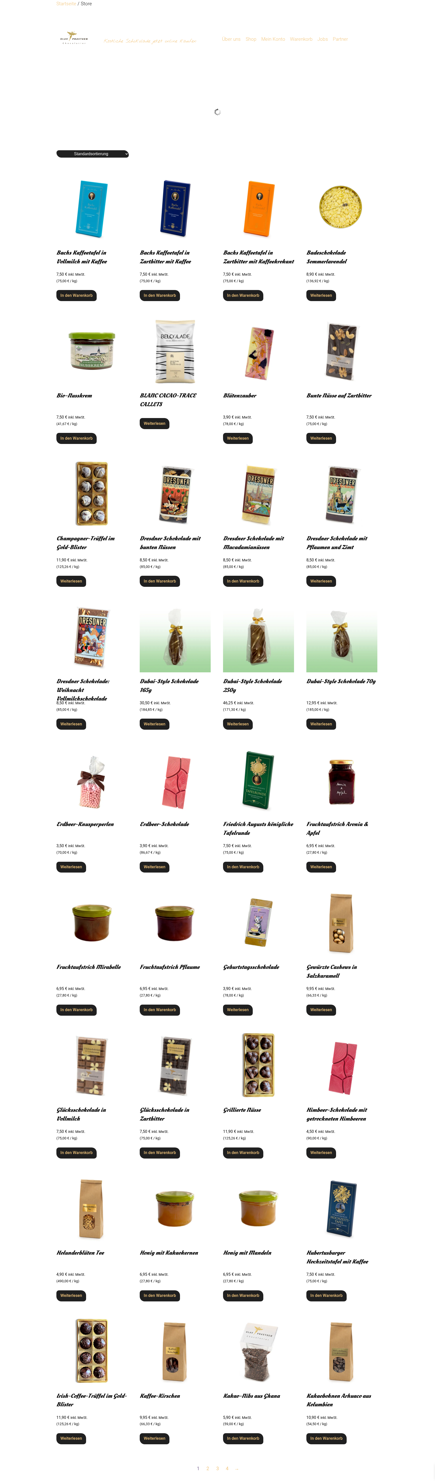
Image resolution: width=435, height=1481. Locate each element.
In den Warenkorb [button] (76, 295)
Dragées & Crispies (353, 139)
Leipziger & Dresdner (97, 139)
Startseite (66, 4)
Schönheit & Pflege (182, 139)
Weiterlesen (321, 295)
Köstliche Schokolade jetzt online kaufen (150, 41)
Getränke (267, 139)
